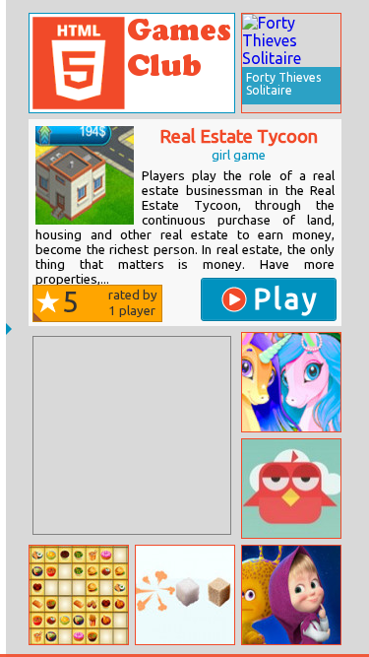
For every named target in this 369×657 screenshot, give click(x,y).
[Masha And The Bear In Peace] (291, 595)
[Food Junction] (79, 595)
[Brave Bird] (291, 488)
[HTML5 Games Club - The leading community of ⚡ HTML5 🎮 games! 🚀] (132, 63)
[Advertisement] (131, 435)
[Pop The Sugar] (185, 595)
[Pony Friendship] (291, 382)
